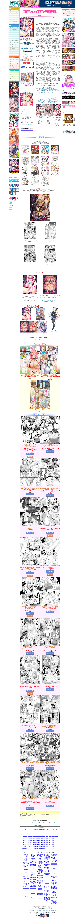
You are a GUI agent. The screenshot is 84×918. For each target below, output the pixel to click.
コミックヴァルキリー (14, 67)
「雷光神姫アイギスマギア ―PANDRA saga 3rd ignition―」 (48, 39)
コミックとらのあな (40, 116)
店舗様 (59, 117)
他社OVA (11, 74)
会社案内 (39, 910)
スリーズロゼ (12, 48)
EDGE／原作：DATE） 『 (48, 93)
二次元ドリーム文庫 (13, 12)
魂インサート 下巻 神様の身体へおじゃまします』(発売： (48, 94)
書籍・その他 (12, 78)
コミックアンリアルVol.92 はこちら (52, 8)
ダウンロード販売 (13, 80)
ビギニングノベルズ (13, 17)
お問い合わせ (51, 7)
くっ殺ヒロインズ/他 (13, 36)
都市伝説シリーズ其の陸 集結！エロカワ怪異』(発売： (47, 97)
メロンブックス (49, 116)
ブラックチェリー (13, 50)
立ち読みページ (30, 453)
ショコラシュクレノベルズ (14, 21)
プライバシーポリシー (46, 910)
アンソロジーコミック (14, 38)
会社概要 (68, 5)
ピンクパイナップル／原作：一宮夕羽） (49, 102)
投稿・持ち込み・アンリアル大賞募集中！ (28, 818)
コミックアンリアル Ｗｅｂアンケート (40, 822)
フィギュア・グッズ (13, 76)
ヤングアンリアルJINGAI (14, 63)
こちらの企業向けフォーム (38, 907)
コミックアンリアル (13, 61)
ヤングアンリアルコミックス (14, 40)
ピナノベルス (12, 19)
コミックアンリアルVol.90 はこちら (28, 8)
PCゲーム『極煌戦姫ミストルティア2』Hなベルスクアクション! (14, 175)
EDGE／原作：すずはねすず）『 (48, 91)
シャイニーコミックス (14, 42)
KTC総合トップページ (51, 5)
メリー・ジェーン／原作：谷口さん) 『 (48, 96)
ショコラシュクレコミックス (14, 47)
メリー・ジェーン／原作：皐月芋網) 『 (48, 98)
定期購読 (58, 119)
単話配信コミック (13, 52)
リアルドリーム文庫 (13, 14)
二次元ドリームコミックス (14, 31)
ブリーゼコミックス (13, 44)
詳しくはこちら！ (40, 339)
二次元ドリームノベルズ (14, 10)
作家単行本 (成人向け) (14, 29)
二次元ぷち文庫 (12, 23)
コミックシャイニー (13, 65)
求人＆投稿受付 (68, 7)
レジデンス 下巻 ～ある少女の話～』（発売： (45, 92)
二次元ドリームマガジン (14, 59)
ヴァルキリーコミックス (14, 27)
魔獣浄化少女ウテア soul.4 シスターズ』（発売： (47, 90)
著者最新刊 (30, 456)
